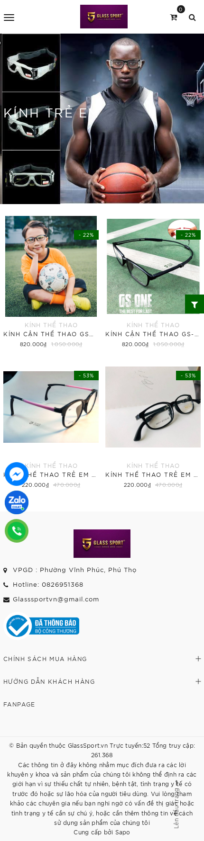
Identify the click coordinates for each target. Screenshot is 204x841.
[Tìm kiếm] (192, 16)
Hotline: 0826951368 (48, 584)
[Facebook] (16, 474)
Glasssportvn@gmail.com (56, 599)
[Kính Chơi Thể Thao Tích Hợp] (103, 16)
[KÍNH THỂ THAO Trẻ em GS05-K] (153, 423)
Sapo (122, 831)
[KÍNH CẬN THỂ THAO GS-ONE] (153, 282)
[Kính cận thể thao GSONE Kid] (51, 282)
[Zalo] (16, 502)
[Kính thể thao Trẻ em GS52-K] (51, 423)
